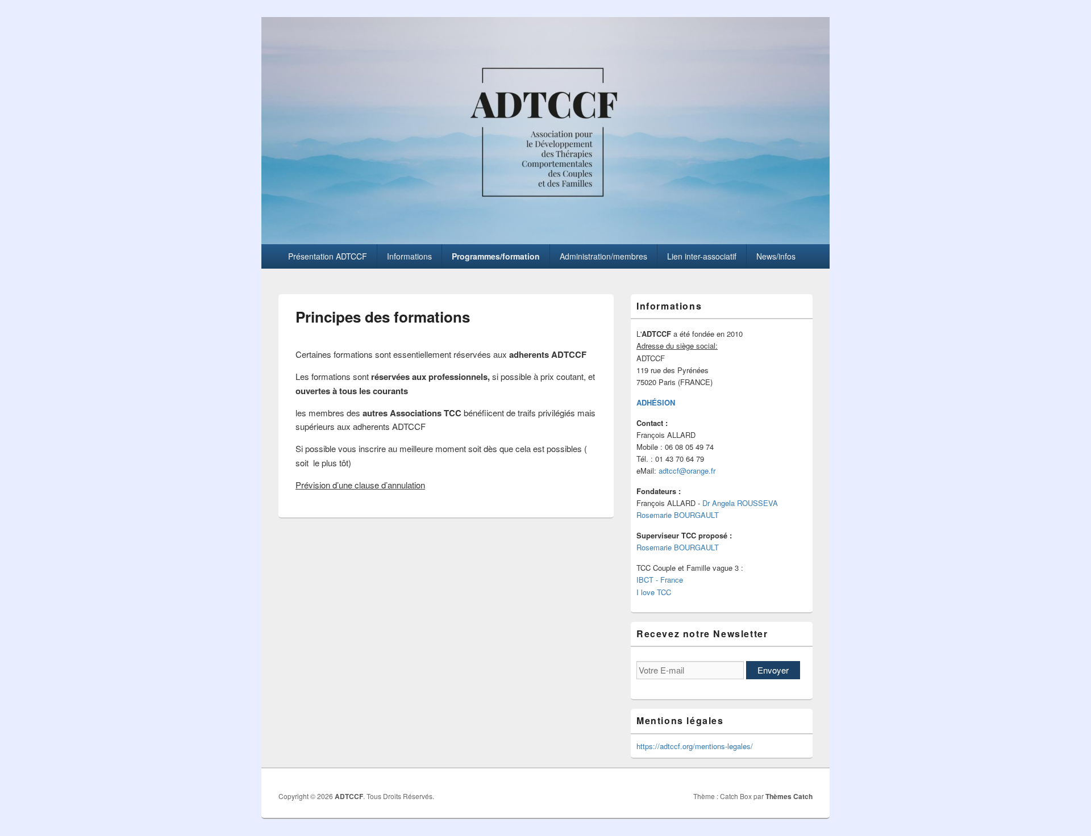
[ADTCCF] (545, 240)
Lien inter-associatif (701, 256)
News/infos (776, 256)
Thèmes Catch (789, 796)
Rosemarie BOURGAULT (677, 514)
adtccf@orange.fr (687, 470)
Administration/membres (603, 256)
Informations (409, 256)
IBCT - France (659, 579)
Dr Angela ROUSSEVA (740, 503)
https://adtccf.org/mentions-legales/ (694, 746)
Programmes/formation (496, 256)
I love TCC (653, 592)
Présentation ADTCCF (327, 256)
